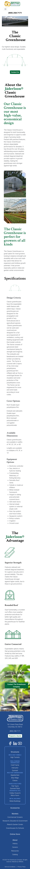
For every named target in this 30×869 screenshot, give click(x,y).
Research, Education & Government (15, 821)
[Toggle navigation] (5, 9)
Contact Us (15, 72)
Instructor (15, 768)
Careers (15, 847)
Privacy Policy (22, 866)
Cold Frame (15, 765)
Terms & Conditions (10, 866)
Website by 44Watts (17, 861)
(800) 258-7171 (15, 12)
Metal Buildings (15, 801)
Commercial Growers (15, 817)
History (15, 843)
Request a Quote (15, 736)
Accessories (15, 808)
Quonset (15, 770)
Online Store (15, 834)
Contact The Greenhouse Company (16, 685)
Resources (15, 851)
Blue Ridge (15, 778)
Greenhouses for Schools (15, 828)
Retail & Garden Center (15, 824)
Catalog (15, 854)
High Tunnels (15, 757)
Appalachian (15, 775)
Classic (15, 780)
